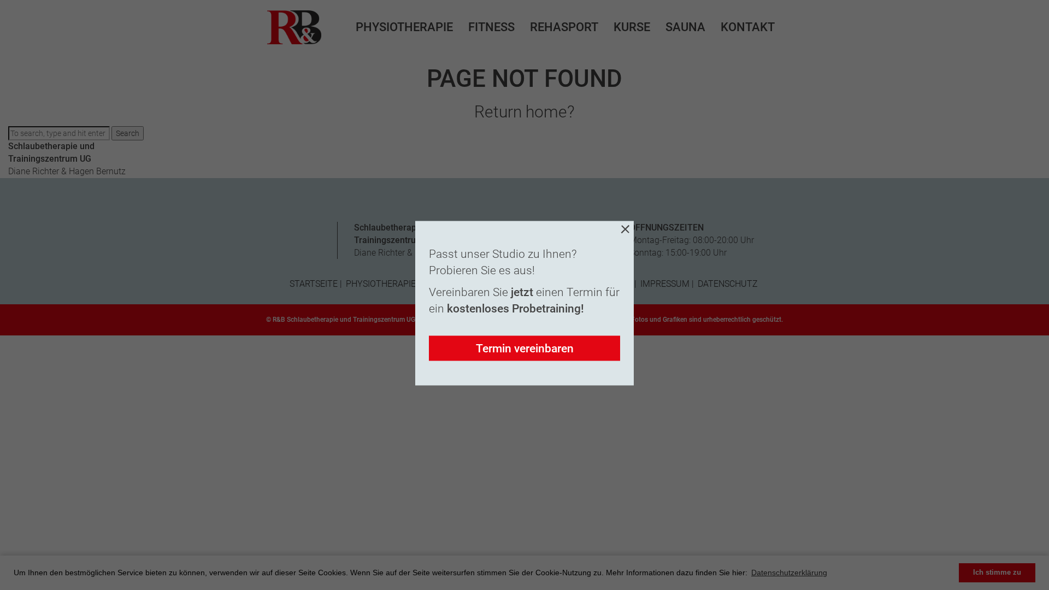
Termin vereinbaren (525, 348)
